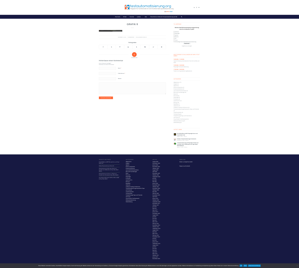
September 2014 (156, 228)
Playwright (177, 33)
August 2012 (155, 245)
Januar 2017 (155, 211)
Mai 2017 (155, 208)
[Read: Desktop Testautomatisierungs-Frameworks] (175, 139)
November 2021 (156, 185)
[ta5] (149, 7)
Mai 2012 (155, 250)
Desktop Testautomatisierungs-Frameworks (186, 138)
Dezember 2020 (156, 188)
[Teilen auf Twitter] (111, 47)
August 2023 (155, 170)
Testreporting (177, 114)
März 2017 (155, 210)
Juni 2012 (155, 248)
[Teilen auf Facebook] (103, 47)
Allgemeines (176, 82)
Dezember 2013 (156, 237)
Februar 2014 (156, 235)
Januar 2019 (155, 198)
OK (241, 265)
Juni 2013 (155, 240)
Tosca (176, 40)
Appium (175, 85)
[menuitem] (117, 17)
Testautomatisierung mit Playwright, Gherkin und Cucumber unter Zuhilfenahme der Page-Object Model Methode (187, 144)
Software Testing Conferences (181, 107)
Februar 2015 (156, 223)
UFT (176, 38)
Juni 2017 (155, 206)
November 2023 (156, 166)
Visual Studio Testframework (180, 119)
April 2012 (155, 252)
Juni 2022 (155, 180)
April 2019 (155, 196)
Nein (245, 265)
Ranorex (177, 36)
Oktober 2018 (156, 200)
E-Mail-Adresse (121, 73)
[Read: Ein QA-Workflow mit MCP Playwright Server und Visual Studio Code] (175, 134)
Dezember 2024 (156, 163)
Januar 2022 (155, 183)
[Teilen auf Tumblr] (136, 47)
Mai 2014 (155, 232)
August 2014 (155, 230)
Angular (175, 84)
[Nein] (297, 265)
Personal (176, 95)
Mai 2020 (155, 191)
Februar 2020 (156, 193)
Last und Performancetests (180, 90)
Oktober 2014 (156, 226)
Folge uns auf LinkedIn (184, 166)
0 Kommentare (131, 37)
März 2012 (155, 253)
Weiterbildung (177, 122)
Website (119, 78)
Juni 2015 (155, 218)
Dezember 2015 (156, 213)
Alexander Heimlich (142, 37)
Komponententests (178, 89)
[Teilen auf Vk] (145, 47)
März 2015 (155, 221)
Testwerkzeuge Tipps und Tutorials (182, 115)
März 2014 (155, 233)
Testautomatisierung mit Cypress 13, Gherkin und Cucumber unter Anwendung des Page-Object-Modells (108, 174)
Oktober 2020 (156, 190)
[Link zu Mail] (199, 7)
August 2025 (155, 161)
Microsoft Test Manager (179, 92)
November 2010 (156, 258)
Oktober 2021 (156, 186)
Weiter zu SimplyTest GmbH (185, 161)
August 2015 (155, 215)
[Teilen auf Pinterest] (120, 47)
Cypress (176, 35)
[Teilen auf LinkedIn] (128, 47)
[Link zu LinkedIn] (194, 7)
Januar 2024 (155, 165)
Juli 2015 (154, 216)
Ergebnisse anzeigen (187, 46)
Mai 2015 (155, 220)
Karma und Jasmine (178, 87)
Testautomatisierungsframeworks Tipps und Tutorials (186, 109)
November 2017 (156, 203)
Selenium (177, 31)
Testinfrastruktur (178, 112)
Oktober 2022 (156, 175)
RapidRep (176, 104)
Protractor (176, 99)
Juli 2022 (154, 178)
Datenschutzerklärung (254, 265)
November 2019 (156, 195)
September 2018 (156, 201)
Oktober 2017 (156, 205)
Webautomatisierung (179, 120)
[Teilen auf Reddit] (153, 47)
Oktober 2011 (156, 255)
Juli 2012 (154, 247)
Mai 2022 (155, 181)
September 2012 (156, 243)
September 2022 (156, 176)
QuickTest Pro (177, 100)
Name (119, 68)
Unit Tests (176, 117)
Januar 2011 (155, 257)
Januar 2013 (155, 242)
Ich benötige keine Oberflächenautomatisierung (185, 41)
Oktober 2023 (156, 168)
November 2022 (156, 173)
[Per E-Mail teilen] (162, 47)
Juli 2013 (154, 238)
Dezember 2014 (156, 225)
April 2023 (155, 171)
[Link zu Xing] (196, 7)
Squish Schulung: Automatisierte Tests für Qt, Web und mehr (186, 60)
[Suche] (181, 17)
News (175, 94)
